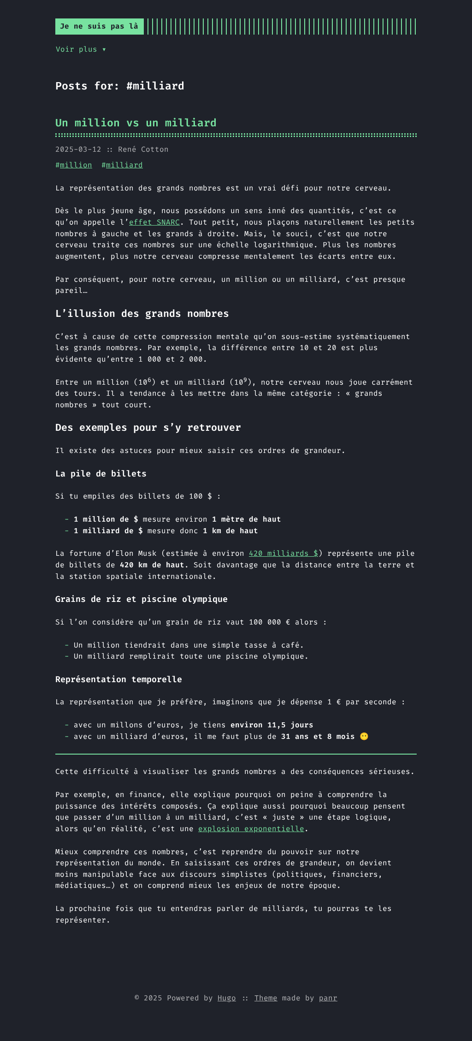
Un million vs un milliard (136, 123)
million (76, 165)
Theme (265, 998)
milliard (124, 165)
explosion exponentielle (251, 828)
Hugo (227, 998)
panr (328, 998)
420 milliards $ (283, 553)
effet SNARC (154, 222)
